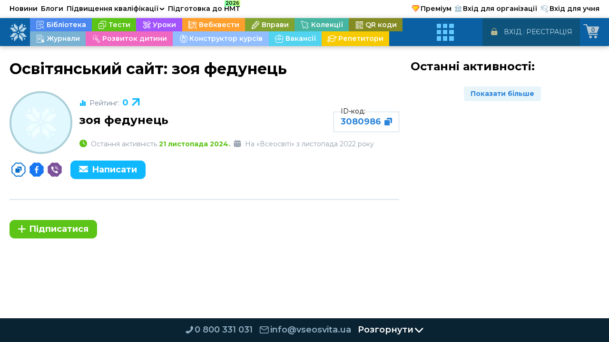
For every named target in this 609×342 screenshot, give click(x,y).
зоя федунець (123, 120)
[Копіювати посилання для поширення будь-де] (18, 169)
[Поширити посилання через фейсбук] (36, 169)
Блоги (52, 8)
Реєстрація (549, 32)
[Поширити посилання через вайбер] (55, 169)
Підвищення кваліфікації (116, 8)
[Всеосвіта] (18, 32)
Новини (24, 8)
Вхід (512, 32)
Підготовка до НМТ (204, 7)
